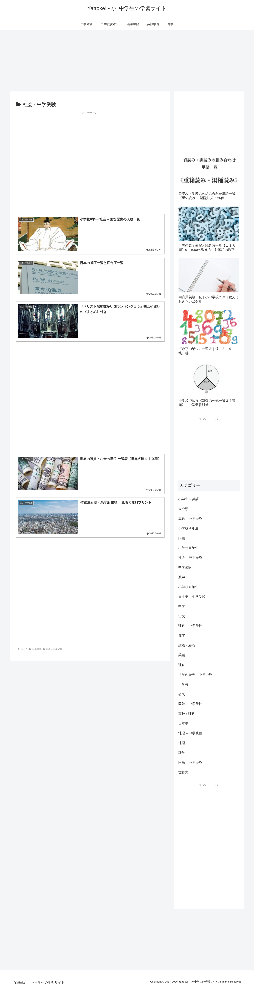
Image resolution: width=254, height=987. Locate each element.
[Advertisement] (90, 161)
